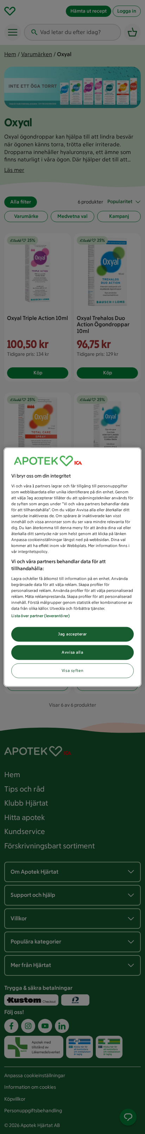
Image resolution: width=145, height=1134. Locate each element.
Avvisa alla (72, 651)
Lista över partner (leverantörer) (40, 615)
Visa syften (72, 670)
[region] (72, 567)
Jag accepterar (72, 634)
